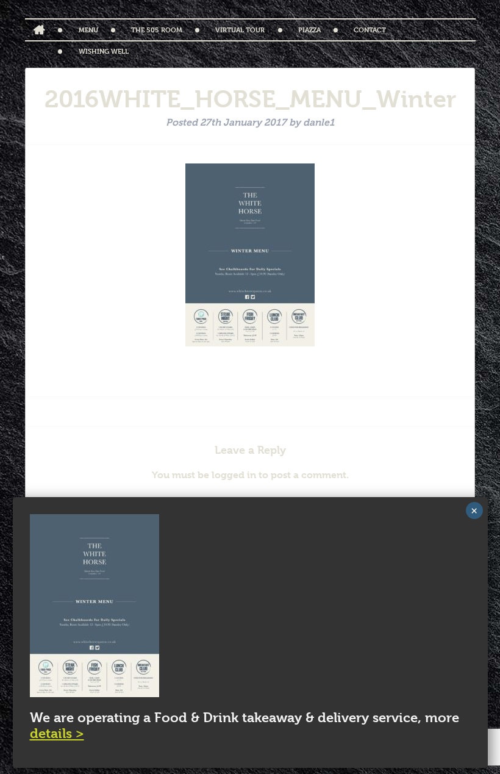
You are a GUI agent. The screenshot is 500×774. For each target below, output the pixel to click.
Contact (370, 29)
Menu (88, 29)
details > (57, 733)
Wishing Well (104, 51)
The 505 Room (156, 29)
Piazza (309, 29)
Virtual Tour (240, 29)
